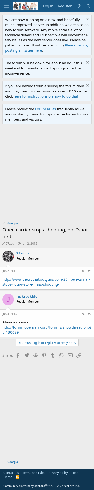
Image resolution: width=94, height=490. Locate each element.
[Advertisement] (47, 174)
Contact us (11, 472)
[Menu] (6, 6)
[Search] (88, 5)
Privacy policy (58, 472)
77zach (11, 243)
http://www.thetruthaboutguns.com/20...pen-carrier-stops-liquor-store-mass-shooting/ (46, 282)
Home (7, 477)
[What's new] (78, 5)
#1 (90, 271)
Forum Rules (45, 109)
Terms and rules (33, 472)
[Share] (83, 271)
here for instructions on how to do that (46, 96)
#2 (90, 314)
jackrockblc (26, 296)
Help (75, 472)
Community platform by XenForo (41, 486)
